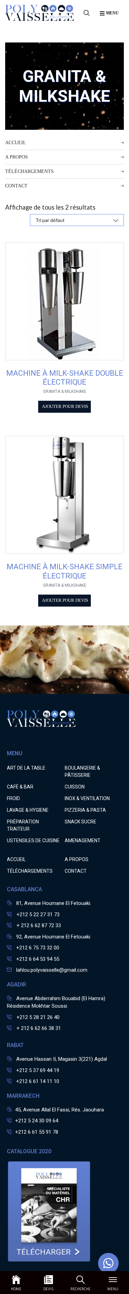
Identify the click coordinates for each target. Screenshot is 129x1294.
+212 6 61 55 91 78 (36, 1132)
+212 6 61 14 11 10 (37, 1081)
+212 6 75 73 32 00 (37, 948)
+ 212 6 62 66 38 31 (38, 1028)
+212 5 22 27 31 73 (37, 914)
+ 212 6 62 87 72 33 (38, 925)
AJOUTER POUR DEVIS (65, 406)
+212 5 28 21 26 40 (37, 1017)
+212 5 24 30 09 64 (36, 1121)
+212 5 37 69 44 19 (37, 1070)
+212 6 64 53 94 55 (37, 959)
